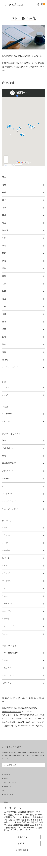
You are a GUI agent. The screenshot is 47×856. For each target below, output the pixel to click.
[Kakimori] (16, 4)
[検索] (38, 4)
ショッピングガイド (9, 782)
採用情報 (5, 802)
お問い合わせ (7, 786)
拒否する (22, 843)
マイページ (6, 774)
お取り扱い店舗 (7, 794)
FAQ (3, 790)
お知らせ (5, 778)
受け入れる (22, 837)
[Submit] (42, 765)
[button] (42, 4)
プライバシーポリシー (23, 830)
